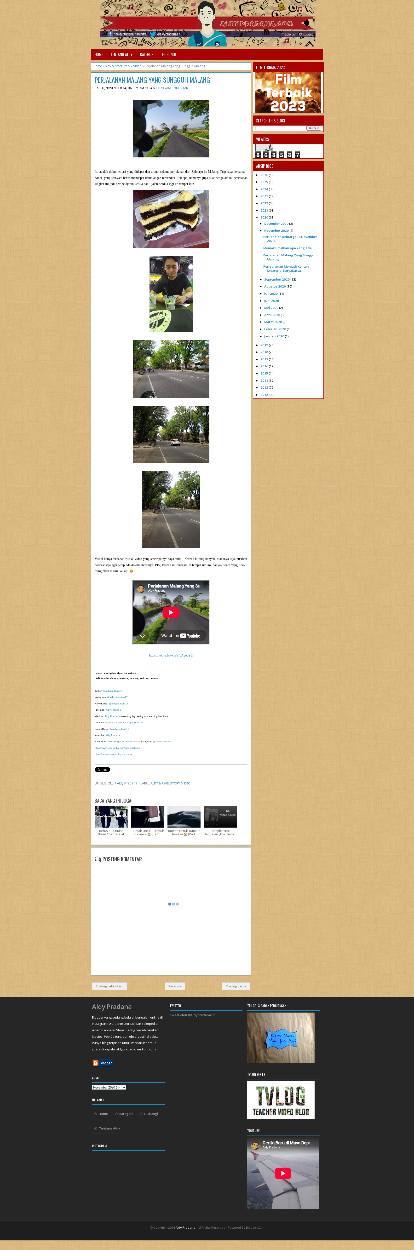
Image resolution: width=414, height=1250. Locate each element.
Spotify (109, 722)
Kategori (147, 54)
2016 (264, 366)
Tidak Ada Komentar (172, 88)
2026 (264, 175)
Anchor (120, 722)
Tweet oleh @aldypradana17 (192, 1015)
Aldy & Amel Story (117, 66)
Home (99, 54)
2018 (264, 352)
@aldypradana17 (112, 691)
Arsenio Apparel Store (120, 741)
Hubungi (169, 54)
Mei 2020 (271, 307)
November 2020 (276, 230)
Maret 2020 (273, 322)
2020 (264, 217)
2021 (264, 210)
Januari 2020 (274, 336)
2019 (264, 345)
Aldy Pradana (113, 710)
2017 (264, 359)
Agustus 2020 (275, 286)
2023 (264, 196)
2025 (264, 182)
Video (137, 66)
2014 (264, 380)
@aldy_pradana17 (117, 697)
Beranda (174, 986)
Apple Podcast (135, 722)
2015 (264, 373)
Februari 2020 (275, 329)
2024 (264, 189)
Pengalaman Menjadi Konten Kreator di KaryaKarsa (286, 268)
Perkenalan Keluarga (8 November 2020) (290, 239)
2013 (264, 387)
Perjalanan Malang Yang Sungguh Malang (152, 80)
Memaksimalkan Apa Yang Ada (287, 248)
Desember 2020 (276, 223)
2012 (264, 394)
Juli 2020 (271, 293)
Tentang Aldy (121, 54)
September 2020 (277, 279)
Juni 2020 (272, 301)
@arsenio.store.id (162, 741)
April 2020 (272, 315)
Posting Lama (236, 986)
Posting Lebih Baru (109, 986)
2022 (264, 203)
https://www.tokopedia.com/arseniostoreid (117, 748)
